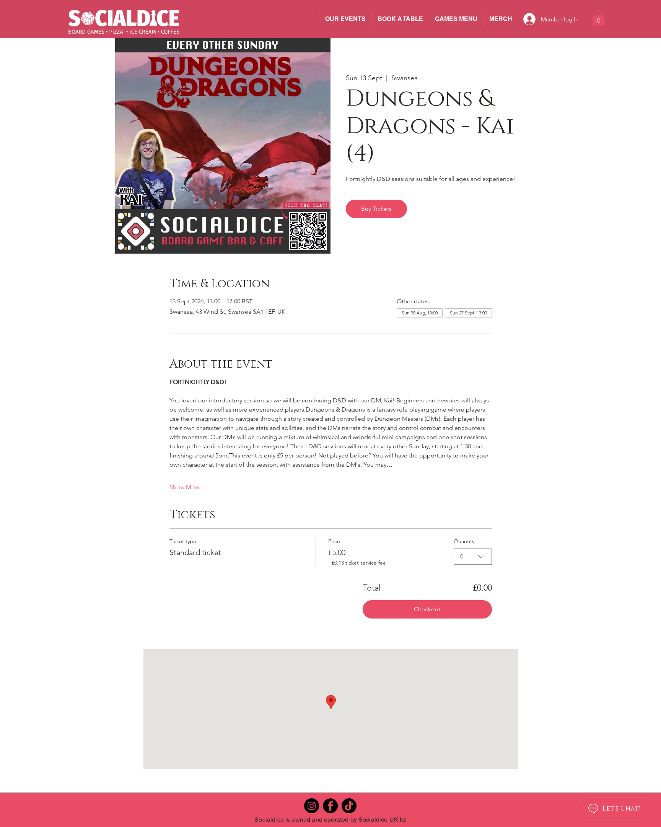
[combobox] (473, 557)
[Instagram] (311, 805)
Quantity (464, 541)
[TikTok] (349, 805)
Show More (184, 487)
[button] (598, 18)
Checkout (427, 609)
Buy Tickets (376, 208)
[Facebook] (330, 805)
